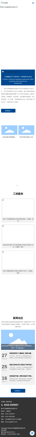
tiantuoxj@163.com (11, 422)
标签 (18, 434)
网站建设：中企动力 (6, 434)
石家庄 (14, 434)
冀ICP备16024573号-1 (8, 432)
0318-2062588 (10, 416)
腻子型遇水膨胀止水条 (26, 137)
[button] (19, 63)
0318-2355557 (25, 306)
